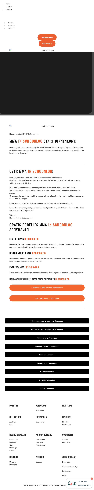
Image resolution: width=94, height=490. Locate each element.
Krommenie (40, 445)
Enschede (66, 442)
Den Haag (66, 462)
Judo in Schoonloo (47, 388)
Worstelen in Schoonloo (47, 363)
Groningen (40, 422)
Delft (64, 475)
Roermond (66, 424)
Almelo (65, 439)
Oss (10, 445)
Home (11, 134)
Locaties (18, 134)
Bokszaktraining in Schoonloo (47, 298)
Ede (10, 424)
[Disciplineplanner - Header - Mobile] (47, 50)
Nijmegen (13, 442)
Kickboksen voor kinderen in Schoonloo (47, 329)
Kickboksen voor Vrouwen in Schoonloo (47, 287)
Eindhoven (13, 439)
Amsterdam (40, 439)
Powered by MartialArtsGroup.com (55, 485)
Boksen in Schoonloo (47, 355)
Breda (11, 450)
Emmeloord (40, 410)
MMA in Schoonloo (47, 380)
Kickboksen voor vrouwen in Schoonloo (47, 321)
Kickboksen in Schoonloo (47, 338)
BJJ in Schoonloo (47, 372)
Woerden (13, 465)
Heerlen (65, 422)
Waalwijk (13, 448)
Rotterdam (66, 471)
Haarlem (39, 442)
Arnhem (12, 422)
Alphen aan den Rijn (70, 466)
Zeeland (39, 462)
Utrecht (12, 462)
